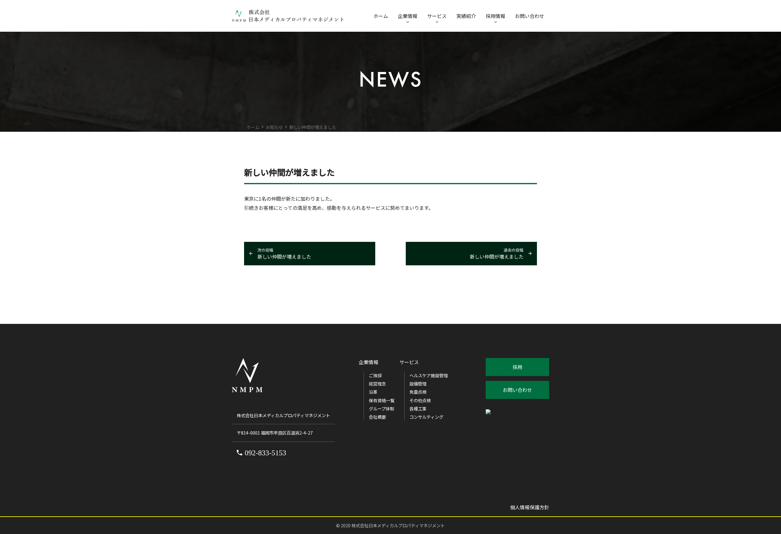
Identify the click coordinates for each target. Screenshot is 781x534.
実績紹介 (466, 16)
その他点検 (420, 400)
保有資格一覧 (381, 400)
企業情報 (407, 16)
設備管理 (417, 383)
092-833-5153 (265, 453)
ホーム (380, 16)
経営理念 (377, 383)
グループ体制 (381, 408)
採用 (517, 367)
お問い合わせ (529, 16)
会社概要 (377, 417)
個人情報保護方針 (529, 507)
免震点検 (417, 392)
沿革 (373, 392)
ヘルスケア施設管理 (428, 375)
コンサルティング (426, 417)
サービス (437, 16)
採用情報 (495, 16)
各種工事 (417, 408)
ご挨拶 (375, 375)
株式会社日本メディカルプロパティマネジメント (398, 525)
